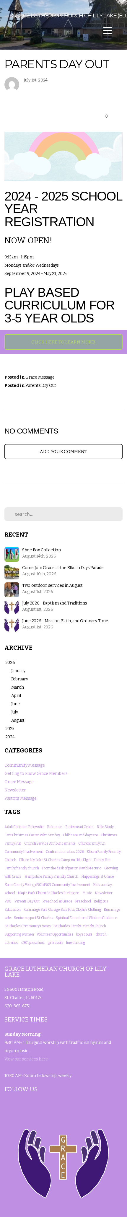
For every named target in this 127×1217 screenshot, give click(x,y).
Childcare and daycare (80, 835)
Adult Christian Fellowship (24, 827)
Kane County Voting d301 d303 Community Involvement (47, 885)
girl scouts (56, 943)
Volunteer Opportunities (55, 934)
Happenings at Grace (97, 876)
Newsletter (15, 790)
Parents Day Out (40, 385)
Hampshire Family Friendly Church (51, 876)
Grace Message (39, 377)
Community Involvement (23, 852)
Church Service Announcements (49, 843)
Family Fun (102, 860)
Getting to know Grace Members (36, 773)
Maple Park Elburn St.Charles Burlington (48, 893)
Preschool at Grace (57, 901)
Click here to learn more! (63, 342)
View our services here (26, 1059)
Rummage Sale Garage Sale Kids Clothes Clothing (62, 910)
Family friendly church (21, 868)
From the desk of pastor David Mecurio (72, 868)
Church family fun (91, 843)
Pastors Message (20, 798)
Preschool (83, 901)
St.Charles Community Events (27, 926)
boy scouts (84, 934)
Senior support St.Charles (33, 918)
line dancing (75, 943)
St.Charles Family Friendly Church (79, 926)
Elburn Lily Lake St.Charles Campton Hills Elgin (55, 860)
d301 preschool (33, 943)
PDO (8, 901)
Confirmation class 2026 (65, 852)
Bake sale (54, 827)
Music (87, 893)
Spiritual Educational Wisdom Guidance (86, 918)
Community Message (24, 765)
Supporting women (19, 934)
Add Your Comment (63, 451)
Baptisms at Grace (79, 827)
